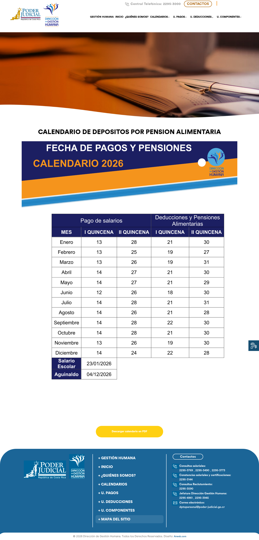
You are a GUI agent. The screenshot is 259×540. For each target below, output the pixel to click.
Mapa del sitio (115, 519)
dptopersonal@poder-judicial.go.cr (202, 507)
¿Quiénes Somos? (118, 475)
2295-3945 (202, 497)
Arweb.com (180, 536)
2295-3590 (186, 488)
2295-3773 (218, 470)
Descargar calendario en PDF (129, 431)
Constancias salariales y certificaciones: (205, 475)
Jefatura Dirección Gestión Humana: (203, 493)
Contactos (198, 4)
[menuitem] (102, 17)
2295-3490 (202, 470)
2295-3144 (186, 479)
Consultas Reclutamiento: (195, 484)
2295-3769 (186, 470)
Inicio (107, 467)
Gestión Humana (118, 458)
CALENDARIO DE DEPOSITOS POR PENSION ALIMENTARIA (129, 132)
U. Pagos (109, 493)
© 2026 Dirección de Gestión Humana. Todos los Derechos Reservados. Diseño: (129, 536)
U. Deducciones (117, 502)
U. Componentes (118, 510)
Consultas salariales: (192, 466)
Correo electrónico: (192, 502)
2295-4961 (186, 497)
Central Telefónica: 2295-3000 (156, 3)
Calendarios (114, 484)
